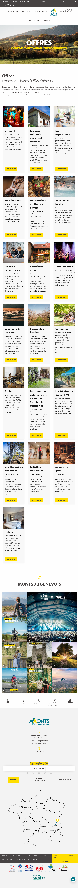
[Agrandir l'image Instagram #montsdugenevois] (14, 604)
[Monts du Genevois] (53, 12)
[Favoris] (68, 9)
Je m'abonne (39, 769)
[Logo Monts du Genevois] (39, 722)
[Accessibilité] (65, 9)
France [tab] (13, 780)
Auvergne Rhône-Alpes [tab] (39, 779)
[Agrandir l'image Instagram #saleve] (64, 680)
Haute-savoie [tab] (65, 780)
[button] (72, 9)
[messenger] (73, 881)
